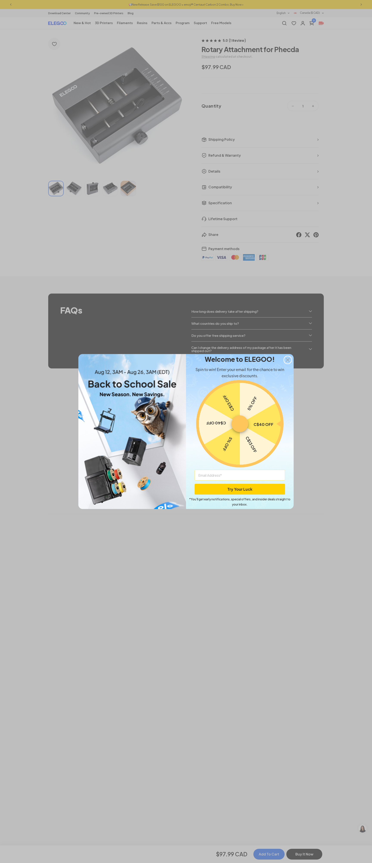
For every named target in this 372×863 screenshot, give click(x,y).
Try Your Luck (239, 489)
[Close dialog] (287, 360)
